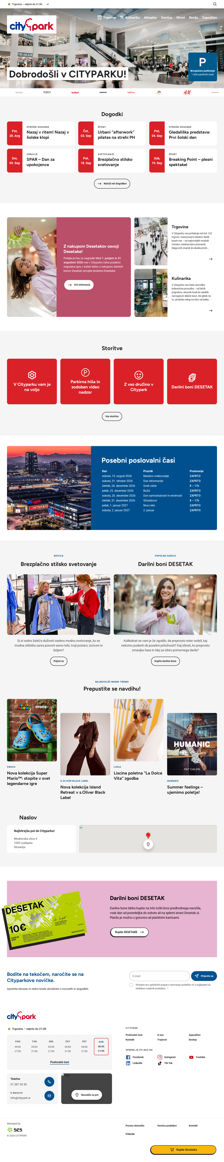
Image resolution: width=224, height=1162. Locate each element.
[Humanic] (78, 92)
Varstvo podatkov (167, 1125)
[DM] (134, 92)
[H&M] (162, 92)
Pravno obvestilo (135, 1125)
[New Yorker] (50, 92)
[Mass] (218, 92)
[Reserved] (190, 92)
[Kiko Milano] (22, 92)
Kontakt (193, 1125)
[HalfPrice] (106, 92)
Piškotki (130, 1133)
